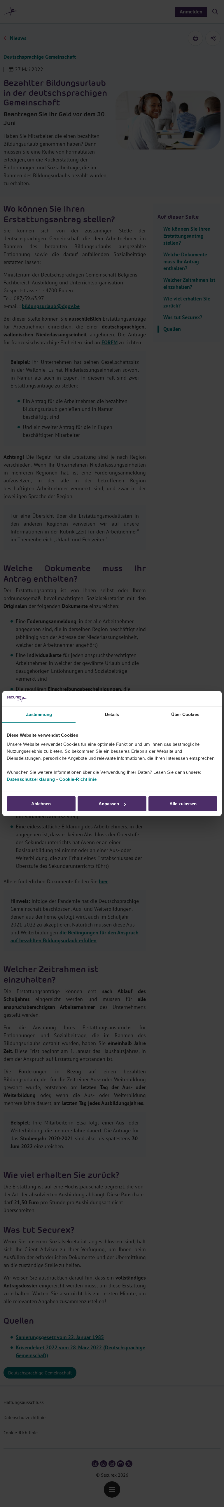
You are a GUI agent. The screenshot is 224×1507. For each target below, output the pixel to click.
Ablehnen (41, 803)
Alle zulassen (183, 803)
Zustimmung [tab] (39, 714)
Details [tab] (112, 714)
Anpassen (109, 803)
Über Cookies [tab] (185, 714)
